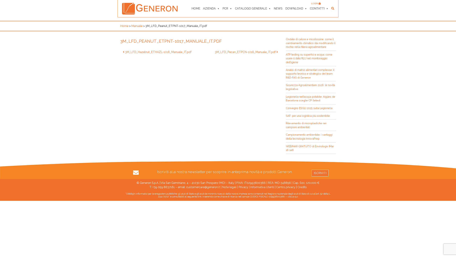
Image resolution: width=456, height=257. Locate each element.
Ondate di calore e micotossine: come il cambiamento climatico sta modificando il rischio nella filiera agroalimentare (310, 43)
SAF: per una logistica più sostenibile (308, 115)
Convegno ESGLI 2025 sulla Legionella (309, 108)
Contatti (317, 8)
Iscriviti (320, 173)
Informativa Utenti (262, 187)
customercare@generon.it (203, 187)
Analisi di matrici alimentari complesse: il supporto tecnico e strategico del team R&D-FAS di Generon (310, 73)
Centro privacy (285, 187)
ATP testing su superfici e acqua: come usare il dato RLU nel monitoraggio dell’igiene (309, 58)
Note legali (229, 187)
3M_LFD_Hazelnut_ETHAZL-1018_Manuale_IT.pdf (157, 52)
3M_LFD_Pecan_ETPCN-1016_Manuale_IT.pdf (245, 52)
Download (294, 8)
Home (195, 8)
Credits (302, 187)
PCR (225, 8)
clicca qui (293, 196)
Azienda (209, 8)
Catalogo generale (251, 8)
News (278, 8)
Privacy (243, 187)
